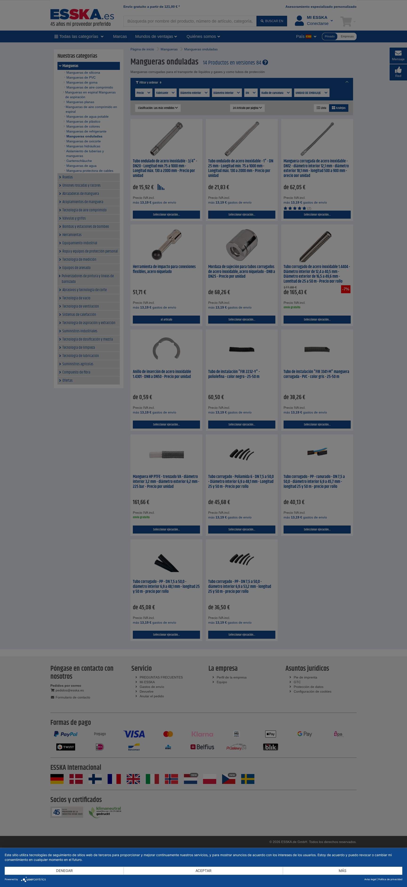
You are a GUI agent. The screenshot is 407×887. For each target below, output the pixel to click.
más (342, 870)
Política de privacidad (390, 879)
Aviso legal (370, 879)
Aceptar (203, 870)
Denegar (64, 870)
